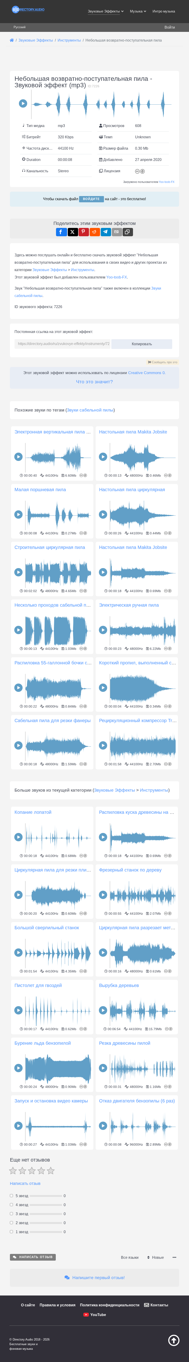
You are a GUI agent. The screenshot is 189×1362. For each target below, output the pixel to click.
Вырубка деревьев (119, 985)
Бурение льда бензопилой (43, 1043)
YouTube (98, 1315)
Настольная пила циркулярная (132, 489)
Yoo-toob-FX (166, 182)
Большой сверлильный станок (47, 927)
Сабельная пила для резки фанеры (53, 720)
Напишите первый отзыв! (98, 1277)
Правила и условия (57, 1305)
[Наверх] (170, 1345)
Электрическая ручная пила (129, 605)
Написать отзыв (25, 1183)
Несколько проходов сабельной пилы (55, 605)
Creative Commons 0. (147, 373)
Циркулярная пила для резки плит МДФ (57, 869)
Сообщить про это (164, 362)
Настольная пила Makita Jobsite (133, 431)
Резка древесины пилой (124, 1043)
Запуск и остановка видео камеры (51, 1100)
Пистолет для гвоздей (38, 985)
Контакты (159, 1305)
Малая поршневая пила (40, 489)
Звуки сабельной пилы (90, 410)
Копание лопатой (33, 812)
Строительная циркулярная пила (50, 547)
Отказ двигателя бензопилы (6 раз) (137, 1100)
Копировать (140, 342)
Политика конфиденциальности (109, 1305)
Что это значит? (94, 381)
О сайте (28, 1305)
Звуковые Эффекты (49, 270)
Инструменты (82, 270)
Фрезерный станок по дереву (130, 869)
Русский (20, 27)
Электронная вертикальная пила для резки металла (71, 431)
